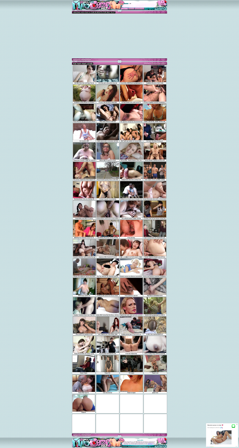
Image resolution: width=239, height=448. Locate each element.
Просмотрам (155, 63)
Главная (131, 8)
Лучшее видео (139, 8)
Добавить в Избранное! (82, 60)
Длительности (162, 63)
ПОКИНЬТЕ (150, 443)
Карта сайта (140, 440)
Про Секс (126, 3)
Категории (124, 8)
